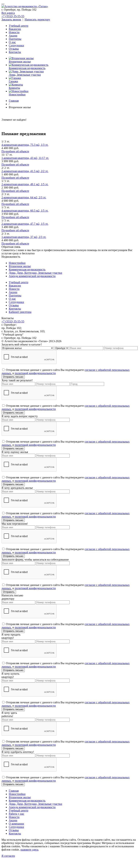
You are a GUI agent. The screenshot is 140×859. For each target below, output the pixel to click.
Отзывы (14, 48)
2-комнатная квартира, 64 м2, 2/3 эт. (23, 197)
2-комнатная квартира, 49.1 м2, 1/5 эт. (24, 184)
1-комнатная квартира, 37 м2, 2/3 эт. (23, 236)
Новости (14, 32)
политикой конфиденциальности (35, 373)
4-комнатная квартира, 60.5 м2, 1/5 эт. (24, 210)
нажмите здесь (29, 849)
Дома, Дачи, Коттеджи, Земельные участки (35, 272)
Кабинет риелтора (20, 311)
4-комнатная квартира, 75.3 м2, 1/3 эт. (24, 144)
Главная (14, 790)
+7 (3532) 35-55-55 (12, 16)
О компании (16, 823)
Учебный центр (18, 25)
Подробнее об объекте (15, 151)
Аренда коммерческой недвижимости (32, 276)
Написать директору (37, 19)
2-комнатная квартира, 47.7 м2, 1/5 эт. (24, 223)
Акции (13, 35)
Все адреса (8, 12)
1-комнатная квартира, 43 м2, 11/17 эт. (25, 157)
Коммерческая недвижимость (27, 269)
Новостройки (17, 262)
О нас (12, 42)
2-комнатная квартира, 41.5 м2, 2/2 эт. (24, 171)
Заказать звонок (11, 19)
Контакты (15, 52)
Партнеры (15, 38)
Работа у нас (16, 813)
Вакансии (15, 29)
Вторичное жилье (20, 266)
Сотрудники (16, 45)
